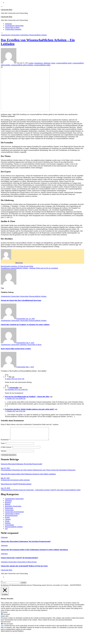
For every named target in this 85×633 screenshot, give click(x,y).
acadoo (31, 63)
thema (53, 63)
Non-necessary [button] (6, 622)
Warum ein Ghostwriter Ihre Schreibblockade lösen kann (21, 300)
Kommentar (5, 440)
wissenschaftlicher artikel (42, 65)
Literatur (8, 519)
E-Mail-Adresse (6, 447)
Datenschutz (9, 508)
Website (3, 451)
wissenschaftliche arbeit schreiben (22, 65)
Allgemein (8, 24)
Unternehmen (24, 35)
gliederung (47, 63)
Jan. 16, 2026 (30, 319)
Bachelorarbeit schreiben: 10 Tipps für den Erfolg (17, 266)
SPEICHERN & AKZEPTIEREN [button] (12, 631)
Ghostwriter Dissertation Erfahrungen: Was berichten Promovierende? (21, 464)
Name (3, 443)
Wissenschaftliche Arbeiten (38, 35)
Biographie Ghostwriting (13, 506)
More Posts (19, 263)
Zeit (6, 528)
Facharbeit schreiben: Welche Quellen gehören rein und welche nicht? (29, 409)
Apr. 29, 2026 (5, 488)
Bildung (7, 504)
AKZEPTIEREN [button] (75, 585)
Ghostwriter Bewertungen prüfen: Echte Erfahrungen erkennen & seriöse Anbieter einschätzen (28, 474)
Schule (7, 521)
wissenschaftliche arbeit (64, 63)
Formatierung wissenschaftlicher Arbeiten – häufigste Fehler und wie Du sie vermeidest (29, 268)
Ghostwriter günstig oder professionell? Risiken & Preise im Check (24, 566)
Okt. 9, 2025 (30, 343)
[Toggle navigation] (1, 6)
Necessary (6, 614)
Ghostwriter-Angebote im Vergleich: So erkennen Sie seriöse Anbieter (25, 324)
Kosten (7, 517)
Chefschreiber (21, 319)
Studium (7, 523)
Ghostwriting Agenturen (13, 29)
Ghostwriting (24, 296)
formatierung (38, 63)
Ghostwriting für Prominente (14, 512)
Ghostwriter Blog (6, 9)
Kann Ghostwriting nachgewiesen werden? (16, 348)
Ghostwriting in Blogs (12, 27)
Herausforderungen (11, 515)
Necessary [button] (4, 612)
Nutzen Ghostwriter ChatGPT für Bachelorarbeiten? (16, 484)
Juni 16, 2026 (5, 468)
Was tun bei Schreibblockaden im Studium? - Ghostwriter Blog (27, 396)
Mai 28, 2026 (5, 478)
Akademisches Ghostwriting (14, 25)
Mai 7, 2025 (30, 367)
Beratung (8, 502)
